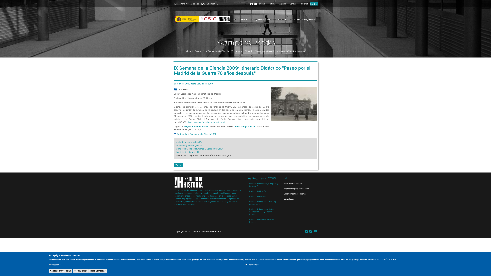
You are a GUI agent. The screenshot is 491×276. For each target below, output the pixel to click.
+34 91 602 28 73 (210, 4)
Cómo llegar (289, 199)
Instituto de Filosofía (257, 191)
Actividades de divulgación (189, 142)
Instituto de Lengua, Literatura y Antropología (262, 202)
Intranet (304, 4)
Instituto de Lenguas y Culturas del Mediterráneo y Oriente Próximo (262, 211)
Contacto (293, 4)
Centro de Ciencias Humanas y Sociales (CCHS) (199, 148)
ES (311, 4)
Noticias (272, 4)
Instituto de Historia (257, 196)
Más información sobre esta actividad (206, 122)
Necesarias (56, 264)
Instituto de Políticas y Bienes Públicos (261, 220)
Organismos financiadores (295, 194)
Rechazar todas (98, 271)
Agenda (282, 4)
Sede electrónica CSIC (293, 183)
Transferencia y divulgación (301, 19)
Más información (388, 259)
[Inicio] (203, 19)
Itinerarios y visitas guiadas (189, 145)
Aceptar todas (80, 271)
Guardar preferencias (60, 271)
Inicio (235, 19)
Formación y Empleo (276, 19)
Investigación (256, 19)
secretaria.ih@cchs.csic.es (188, 4)
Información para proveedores (296, 189)
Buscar (262, 4)
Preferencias (253, 264)
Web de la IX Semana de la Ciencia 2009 (196, 134)
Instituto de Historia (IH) (187, 152)
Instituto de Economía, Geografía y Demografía (263, 184)
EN (315, 4)
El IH (243, 19)
